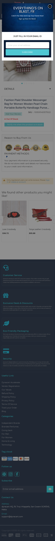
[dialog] (27, 270)
